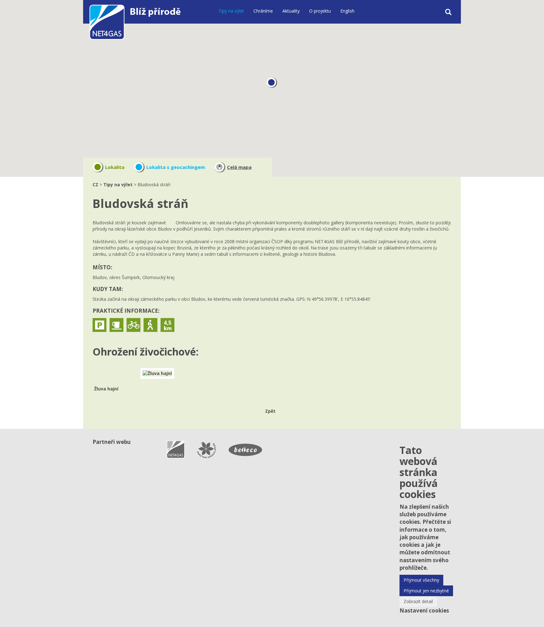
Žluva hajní (106, 389)
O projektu (320, 11)
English (347, 11)
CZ (95, 185)
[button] (271, 82)
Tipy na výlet (231, 11)
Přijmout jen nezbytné (426, 591)
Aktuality (291, 11)
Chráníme (263, 11)
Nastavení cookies (424, 610)
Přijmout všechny (421, 580)
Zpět (270, 411)
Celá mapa (239, 167)
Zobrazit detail (418, 601)
